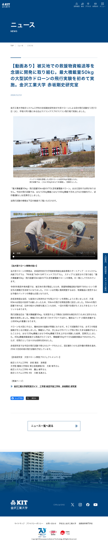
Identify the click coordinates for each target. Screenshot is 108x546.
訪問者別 (77, 6)
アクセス (88, 6)
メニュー (102, 6)
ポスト (34, 398)
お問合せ (95, 6)
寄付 (82, 6)
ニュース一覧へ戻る (42, 426)
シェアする (19, 398)
